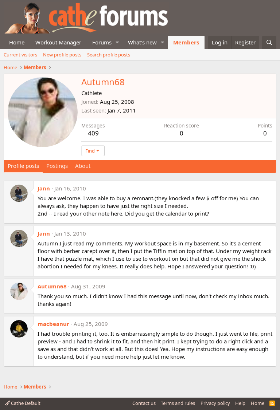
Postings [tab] (57, 165)
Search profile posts (108, 54)
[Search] (269, 42)
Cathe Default (25, 403)
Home (16, 42)
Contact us (144, 403)
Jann (44, 188)
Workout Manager (58, 42)
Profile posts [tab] (23, 165)
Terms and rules (178, 403)
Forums (102, 42)
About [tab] (82, 165)
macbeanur (53, 323)
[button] (117, 42)
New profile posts (62, 54)
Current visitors (20, 54)
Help (240, 403)
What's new (142, 42)
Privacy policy (215, 403)
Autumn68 (52, 286)
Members (186, 42)
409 (93, 133)
